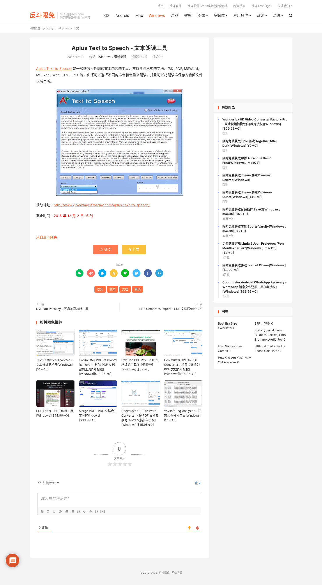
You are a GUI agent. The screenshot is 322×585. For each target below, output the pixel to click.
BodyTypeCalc (265, 330)
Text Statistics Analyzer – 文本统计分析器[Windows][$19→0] (54, 364)
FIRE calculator (265, 346)
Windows (157, 15)
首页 (160, 6)
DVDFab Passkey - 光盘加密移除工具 (62, 309)
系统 (260, 15)
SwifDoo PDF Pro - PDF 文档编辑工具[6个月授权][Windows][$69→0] (140, 364)
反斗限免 (42, 15)
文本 (113, 289)
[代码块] (85, 511)
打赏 (134, 249)
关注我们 (284, 6)
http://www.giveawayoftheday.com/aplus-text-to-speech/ (102, 205)
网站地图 (177, 572)
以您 (100, 289)
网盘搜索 (239, 6)
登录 (197, 483)
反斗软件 (175, 6)
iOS (106, 15)
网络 (276, 15)
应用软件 (240, 15)
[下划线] (54, 511)
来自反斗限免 (46, 237)
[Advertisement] (253, 68)
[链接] (91, 511)
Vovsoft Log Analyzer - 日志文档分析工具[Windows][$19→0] (182, 415)
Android (122, 15)
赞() (105, 249)
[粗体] (42, 511)
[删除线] (60, 511)
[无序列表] (72, 511)
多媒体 (219, 15)
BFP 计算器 (262, 323)
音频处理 (120, 56)
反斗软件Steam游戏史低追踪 (207, 6)
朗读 (137, 289)
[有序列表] (66, 511)
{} (96, 511)
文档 (125, 289)
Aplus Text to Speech (54, 68)
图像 (201, 15)
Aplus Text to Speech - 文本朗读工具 (119, 48)
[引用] (79, 511)
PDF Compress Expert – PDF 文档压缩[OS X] (171, 309)
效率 (188, 15)
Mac (139, 15)
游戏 (174, 15)
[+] (102, 511)
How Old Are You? (231, 357)
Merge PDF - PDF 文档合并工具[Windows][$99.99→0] (98, 415)
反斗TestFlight (261, 6)
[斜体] (48, 511)
